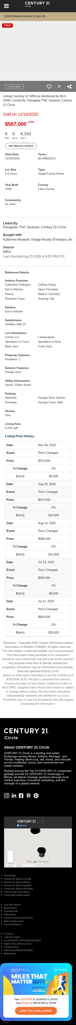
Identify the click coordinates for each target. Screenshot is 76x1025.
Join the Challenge (36, 1011)
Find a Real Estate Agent (17, 894)
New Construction (14, 921)
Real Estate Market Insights (18, 950)
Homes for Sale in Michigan (18, 888)
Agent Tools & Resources (17, 943)
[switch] (49, 86)
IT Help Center (11, 946)
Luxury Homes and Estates (18, 917)
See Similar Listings (21, 146)
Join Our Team (12, 936)
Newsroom (10, 953)
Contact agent (14, 86)
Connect (8, 933)
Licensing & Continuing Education (22, 940)
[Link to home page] (38, 6)
